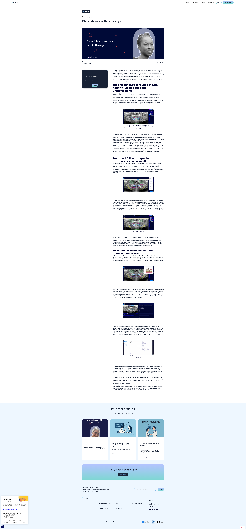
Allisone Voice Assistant (105, 506)
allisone (151, 506)
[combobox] (242, 527)
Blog (117, 501)
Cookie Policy (107, 521)
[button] (188, 2)
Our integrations (103, 511)
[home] (16, 2)
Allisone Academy (103, 508)
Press (117, 503)
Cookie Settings (115, 521)
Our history (135, 501)
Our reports (119, 508)
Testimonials (119, 506)
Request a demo (228, 2)
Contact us (211, 2)
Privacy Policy (90, 521)
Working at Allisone (137, 503)
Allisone (101, 501)
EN (243, 527)
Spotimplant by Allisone (105, 503)
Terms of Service (99, 521)
